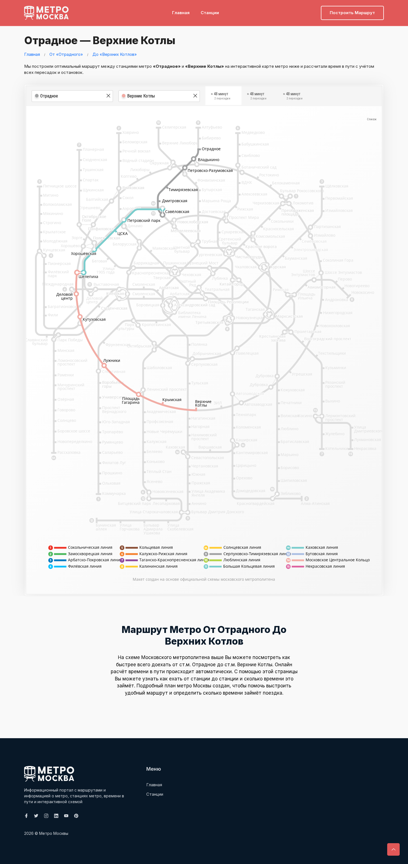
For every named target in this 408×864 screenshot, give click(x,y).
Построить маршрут (352, 12)
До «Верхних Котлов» (114, 54)
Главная (181, 12)
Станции (210, 12)
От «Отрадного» (66, 54)
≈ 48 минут (220, 96)
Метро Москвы (53, 833)
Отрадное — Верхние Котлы (99, 40)
